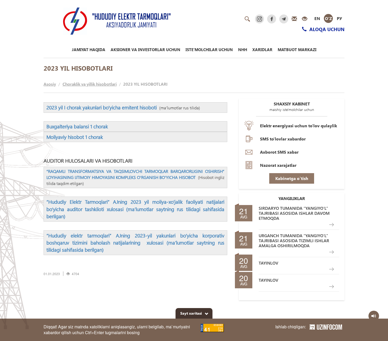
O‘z (328, 18)
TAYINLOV (268, 262)
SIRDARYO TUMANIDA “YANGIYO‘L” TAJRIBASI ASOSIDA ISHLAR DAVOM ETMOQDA (294, 213)
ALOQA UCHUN (326, 29)
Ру (339, 18)
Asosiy (50, 84)
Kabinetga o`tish (291, 178)
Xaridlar (262, 49)
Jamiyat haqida (88, 49)
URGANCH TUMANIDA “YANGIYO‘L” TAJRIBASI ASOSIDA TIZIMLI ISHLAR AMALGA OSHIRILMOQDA (294, 240)
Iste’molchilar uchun (209, 49)
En (317, 18)
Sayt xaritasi (191, 313)
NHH (242, 49)
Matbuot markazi (297, 49)
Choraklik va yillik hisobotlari (90, 84)
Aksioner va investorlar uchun (145, 49)
